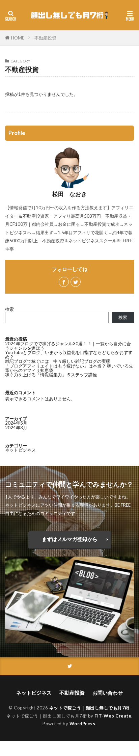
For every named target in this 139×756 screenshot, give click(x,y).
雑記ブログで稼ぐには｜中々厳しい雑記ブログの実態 (57, 361)
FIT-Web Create (112, 716)
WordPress (82, 723)
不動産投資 (45, 37)
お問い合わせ (107, 693)
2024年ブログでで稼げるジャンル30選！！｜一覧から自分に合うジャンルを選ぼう (68, 346)
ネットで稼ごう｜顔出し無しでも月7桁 (89, 707)
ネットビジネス (20, 450)
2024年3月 (16, 427)
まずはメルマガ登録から (70, 539)
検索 (9, 309)
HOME (17, 37)
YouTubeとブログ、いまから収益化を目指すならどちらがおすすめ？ (69, 354)
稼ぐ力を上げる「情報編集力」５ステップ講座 (51, 374)
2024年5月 (16, 423)
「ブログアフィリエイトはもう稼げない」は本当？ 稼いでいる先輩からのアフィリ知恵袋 (69, 368)
